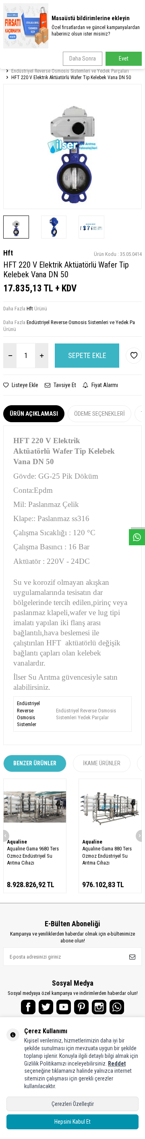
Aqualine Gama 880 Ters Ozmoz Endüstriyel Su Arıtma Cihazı (107, 856)
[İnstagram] (99, 1007)
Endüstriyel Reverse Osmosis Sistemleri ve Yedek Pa (81, 322)
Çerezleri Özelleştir (73, 1104)
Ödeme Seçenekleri (99, 413)
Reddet (117, 1063)
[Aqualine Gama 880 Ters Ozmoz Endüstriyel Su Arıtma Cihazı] (110, 807)
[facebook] (28, 1007)
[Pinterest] (81, 1007)
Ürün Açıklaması (34, 413)
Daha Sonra (82, 58)
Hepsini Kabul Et (72, 1121)
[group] (72, 146)
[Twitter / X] (46, 1007)
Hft (8, 253)
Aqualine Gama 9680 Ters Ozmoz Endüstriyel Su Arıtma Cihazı (33, 856)
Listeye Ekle (24, 385)
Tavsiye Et (64, 385)
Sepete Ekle (87, 355)
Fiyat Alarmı (104, 385)
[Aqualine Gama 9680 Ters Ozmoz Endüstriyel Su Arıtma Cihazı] (35, 807)
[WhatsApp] (117, 1007)
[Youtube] (63, 1007)
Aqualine (17, 842)
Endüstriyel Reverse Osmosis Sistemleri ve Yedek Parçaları (70, 71)
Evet (123, 58)
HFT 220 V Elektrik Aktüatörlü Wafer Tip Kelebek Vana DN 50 (71, 77)
